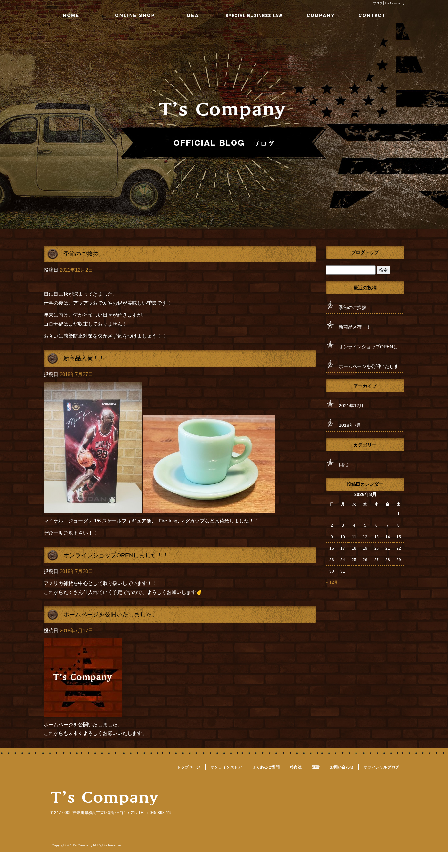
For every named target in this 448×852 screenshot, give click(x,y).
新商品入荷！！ (84, 358)
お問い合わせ (374, 16)
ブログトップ (365, 252)
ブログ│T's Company (388, 3)
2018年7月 (350, 425)
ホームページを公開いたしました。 (110, 614)
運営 (314, 16)
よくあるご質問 (194, 16)
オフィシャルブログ (381, 767)
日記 (343, 464)
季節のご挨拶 (81, 254)
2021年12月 (351, 405)
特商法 (254, 16)
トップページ (74, 16)
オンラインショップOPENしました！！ (116, 555)
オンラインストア (134, 16)
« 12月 (332, 582)
